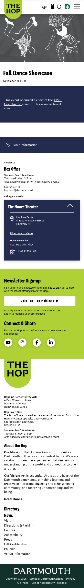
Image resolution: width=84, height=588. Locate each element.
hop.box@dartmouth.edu (19, 190)
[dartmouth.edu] (67, 6)
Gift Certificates (15, 544)
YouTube (8, 342)
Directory (11, 509)
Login (44, 7)
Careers (9, 530)
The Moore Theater (27, 208)
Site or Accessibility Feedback (49, 583)
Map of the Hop (27, 251)
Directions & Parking (18, 525)
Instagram (22, 342)
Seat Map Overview (21, 244)
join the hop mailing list (40, 301)
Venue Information (17, 554)
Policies (9, 549)
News (8, 515)
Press (8, 539)
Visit (7, 520)
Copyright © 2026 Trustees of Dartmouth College (34, 578)
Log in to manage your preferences (24, 313)
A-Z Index (23, 583)
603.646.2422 (12, 187)
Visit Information (25, 145)
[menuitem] (34, 579)
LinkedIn (51, 342)
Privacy (70, 578)
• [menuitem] (64, 578)
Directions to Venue (21, 233)
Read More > (13, 499)
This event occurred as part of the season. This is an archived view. (33, 104)
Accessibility (13, 535)
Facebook (37, 342)
